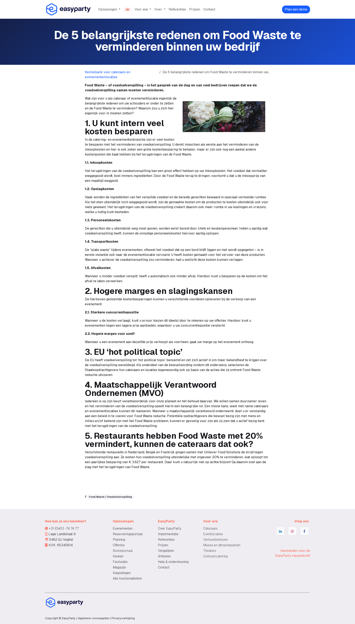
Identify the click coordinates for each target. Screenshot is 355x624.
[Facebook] (304, 531)
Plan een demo (296, 9)
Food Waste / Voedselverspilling (110, 497)
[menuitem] (109, 9)
